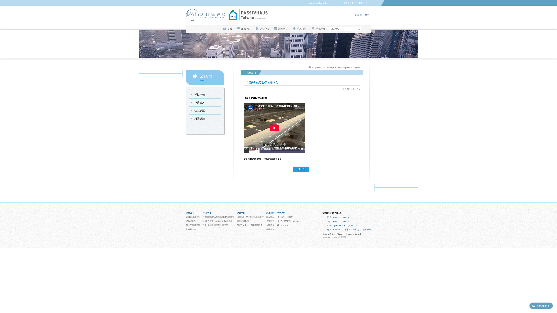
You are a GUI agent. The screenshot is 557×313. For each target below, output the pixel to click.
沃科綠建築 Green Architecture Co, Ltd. (206, 15)
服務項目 (246, 28)
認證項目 (283, 28)
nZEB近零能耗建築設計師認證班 (217, 221)
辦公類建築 (191, 229)
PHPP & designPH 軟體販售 (249, 225)
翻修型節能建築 (193, 225)
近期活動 (199, 94)
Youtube (285, 225)
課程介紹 (264, 28)
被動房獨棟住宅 (193, 216)
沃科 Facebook (287, 216)
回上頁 (301, 169)
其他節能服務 (243, 221)
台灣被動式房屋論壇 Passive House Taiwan (248, 15)
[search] (345, 28)
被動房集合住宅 (193, 221)
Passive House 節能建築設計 (250, 216)
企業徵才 (199, 102)
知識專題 (199, 110)
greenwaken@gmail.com (317, 3)
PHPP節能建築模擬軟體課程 (215, 225)
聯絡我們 (320, 28)
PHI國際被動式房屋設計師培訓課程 (218, 216)
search (358, 29)
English (358, 14)
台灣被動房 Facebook (291, 221)
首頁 (229, 28)
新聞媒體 (199, 118)
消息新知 (301, 28)
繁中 (367, 14)
